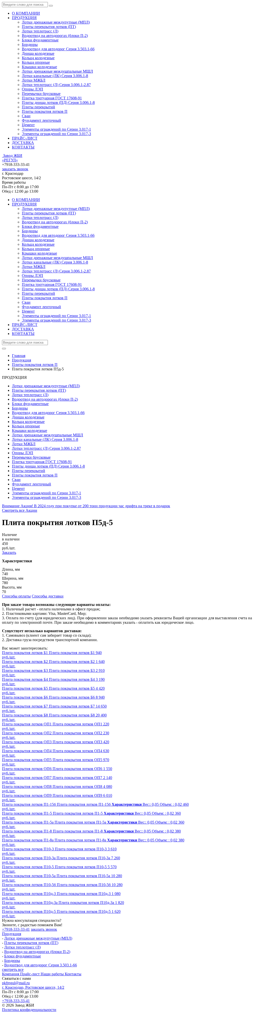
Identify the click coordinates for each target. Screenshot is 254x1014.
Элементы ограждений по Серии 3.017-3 (56, 134)
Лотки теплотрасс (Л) (40, 31)
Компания (11, 974)
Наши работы (53, 974)
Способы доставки (48, 596)
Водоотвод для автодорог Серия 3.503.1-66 (58, 49)
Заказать (9, 552)
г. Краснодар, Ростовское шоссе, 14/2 (33, 987)
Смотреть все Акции (19, 510)
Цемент (28, 125)
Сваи (26, 116)
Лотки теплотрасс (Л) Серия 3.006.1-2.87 (56, 85)
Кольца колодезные (38, 58)
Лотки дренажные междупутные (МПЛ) (56, 22)
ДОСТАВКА (23, 143)
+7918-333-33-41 (16, 929)
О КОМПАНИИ (26, 13)
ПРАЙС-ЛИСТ (24, 138)
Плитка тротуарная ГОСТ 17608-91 (52, 98)
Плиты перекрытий (38, 107)
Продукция (11, 934)
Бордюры (30, 44)
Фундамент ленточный (41, 120)
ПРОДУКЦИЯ (24, 18)
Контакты (73, 974)
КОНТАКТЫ (23, 147)
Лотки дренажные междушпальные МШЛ (57, 71)
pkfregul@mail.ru (16, 983)
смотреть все (13, 969)
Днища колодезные (38, 53)
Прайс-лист (30, 974)
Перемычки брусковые (41, 93)
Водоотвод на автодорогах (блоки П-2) (55, 35)
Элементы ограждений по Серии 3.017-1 (56, 129)
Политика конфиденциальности (29, 1010)
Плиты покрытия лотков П (44, 111)
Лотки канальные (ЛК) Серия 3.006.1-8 (55, 76)
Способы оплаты (16, 596)
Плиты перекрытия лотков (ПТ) (49, 27)
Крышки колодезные (39, 67)
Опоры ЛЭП (32, 89)
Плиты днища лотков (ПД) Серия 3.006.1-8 (58, 102)
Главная (18, 356)
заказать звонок (15, 169)
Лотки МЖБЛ (33, 80)
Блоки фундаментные (40, 40)
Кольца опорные (36, 62)
